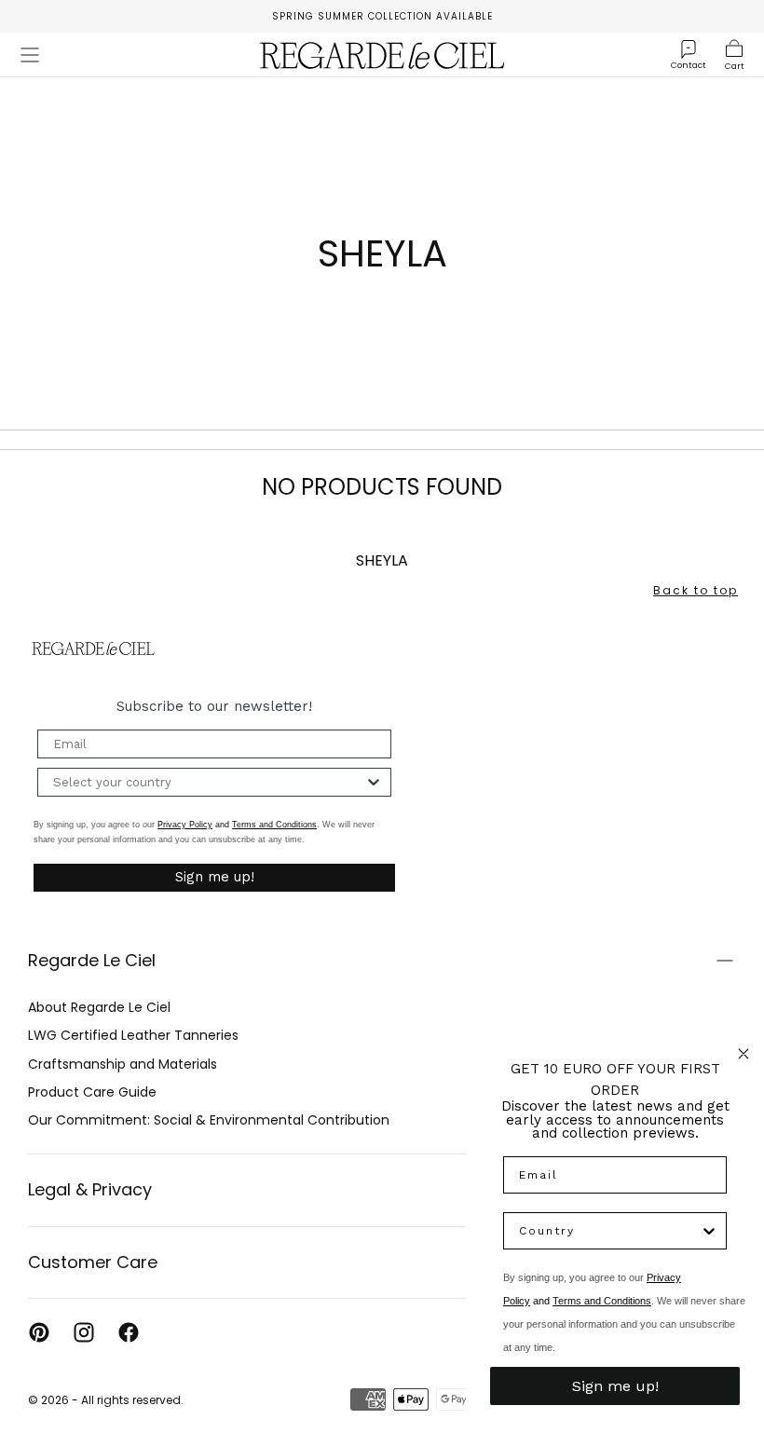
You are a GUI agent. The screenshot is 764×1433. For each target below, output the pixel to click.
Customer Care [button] (92, 1262)
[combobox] (208, 782)
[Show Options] (373, 782)
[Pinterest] (39, 1332)
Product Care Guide (92, 1092)
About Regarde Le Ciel (99, 1007)
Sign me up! (214, 876)
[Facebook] (128, 1332)
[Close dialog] (743, 1054)
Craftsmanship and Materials (122, 1064)
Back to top (695, 590)
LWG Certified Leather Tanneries (133, 1035)
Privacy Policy (184, 824)
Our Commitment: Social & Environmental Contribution (208, 1120)
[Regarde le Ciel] (93, 649)
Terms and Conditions (274, 824)
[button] (30, 55)
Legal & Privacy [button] (90, 1189)
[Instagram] (83, 1332)
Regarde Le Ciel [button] (92, 960)
